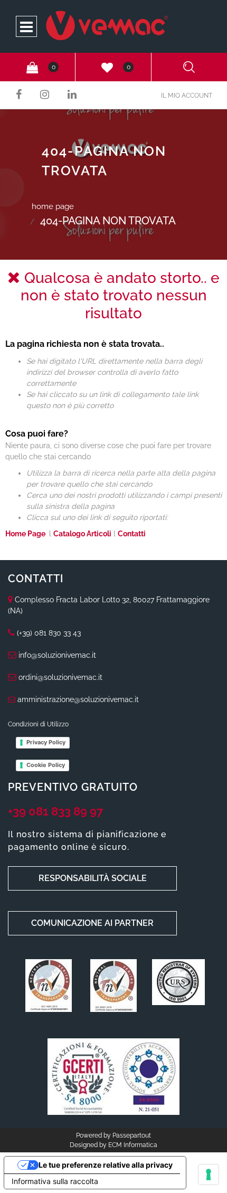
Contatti (132, 533)
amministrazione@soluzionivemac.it (78, 699)
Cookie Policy (45, 765)
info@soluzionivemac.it (57, 655)
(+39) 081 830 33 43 (49, 633)
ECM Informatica (132, 1145)
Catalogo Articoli (82, 533)
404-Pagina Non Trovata (108, 220)
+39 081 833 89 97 (55, 811)
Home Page (53, 206)
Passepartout (131, 1135)
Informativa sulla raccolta (55, 1181)
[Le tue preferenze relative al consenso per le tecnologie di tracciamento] (208, 1174)
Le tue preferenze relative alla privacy (106, 1164)
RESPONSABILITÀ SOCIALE (93, 878)
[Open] (26, 29)
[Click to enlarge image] (48, 985)
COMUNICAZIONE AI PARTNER (92, 923)
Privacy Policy (45, 742)
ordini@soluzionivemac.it (60, 677)
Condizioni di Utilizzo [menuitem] (38, 724)
